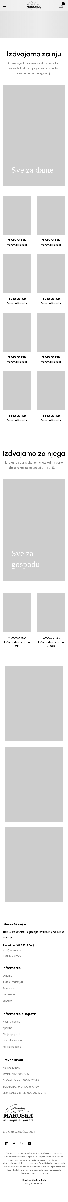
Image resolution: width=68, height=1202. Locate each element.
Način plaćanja (11, 1021)
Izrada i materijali (13, 982)
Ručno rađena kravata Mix (17, 644)
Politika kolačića (12, 1047)
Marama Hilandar (17, 245)
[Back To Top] (58, 1192)
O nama (7, 975)
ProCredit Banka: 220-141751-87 (21, 1080)
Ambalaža (9, 994)
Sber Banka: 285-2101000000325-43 (24, 1093)
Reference (8, 988)
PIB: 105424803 (11, 1067)
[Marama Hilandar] (17, 215)
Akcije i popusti (11, 1034)
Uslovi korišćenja (12, 1040)
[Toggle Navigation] (5, 5)
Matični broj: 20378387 (16, 1074)
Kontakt (7, 1001)
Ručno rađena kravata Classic (51, 644)
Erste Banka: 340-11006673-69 (21, 1086)
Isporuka (7, 1028)
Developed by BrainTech (34, 1180)
